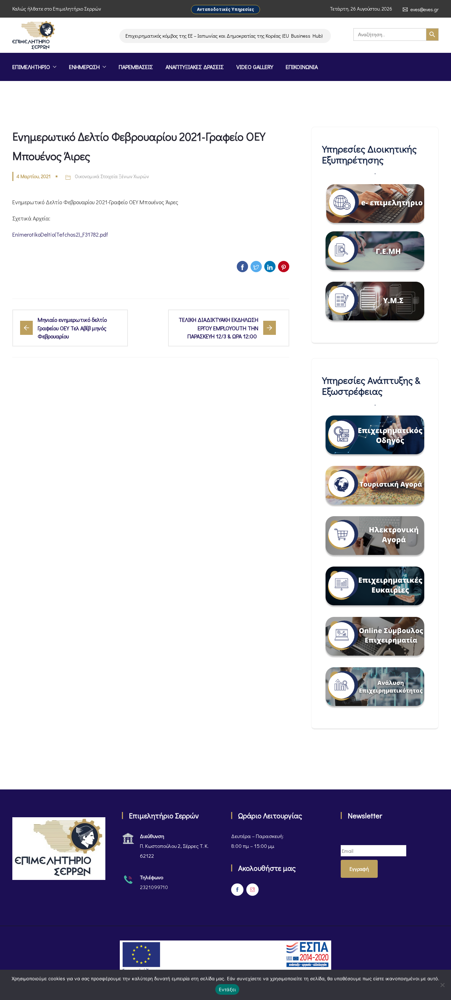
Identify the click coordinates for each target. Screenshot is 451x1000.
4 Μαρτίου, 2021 (33, 176)
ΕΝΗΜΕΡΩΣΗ (84, 66)
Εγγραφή (359, 868)
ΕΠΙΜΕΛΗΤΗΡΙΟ (31, 66)
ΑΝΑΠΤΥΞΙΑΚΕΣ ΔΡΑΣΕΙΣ (195, 66)
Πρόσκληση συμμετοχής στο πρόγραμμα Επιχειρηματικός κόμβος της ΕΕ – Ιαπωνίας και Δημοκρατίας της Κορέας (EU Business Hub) (169, 35)
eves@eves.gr (424, 9)
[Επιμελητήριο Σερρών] (33, 36)
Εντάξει (227, 989)
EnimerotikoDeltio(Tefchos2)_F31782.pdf (60, 234)
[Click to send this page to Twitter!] (256, 266)
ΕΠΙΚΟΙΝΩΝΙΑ (302, 66)
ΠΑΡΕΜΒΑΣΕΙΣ (136, 66)
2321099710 (154, 886)
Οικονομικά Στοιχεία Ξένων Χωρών (112, 176)
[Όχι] (442, 984)
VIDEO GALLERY (254, 66)
